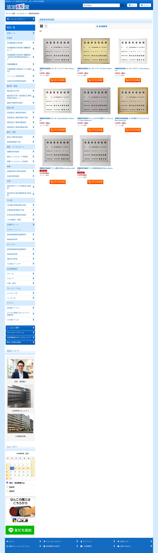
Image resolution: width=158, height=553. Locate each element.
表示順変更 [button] (103, 26)
